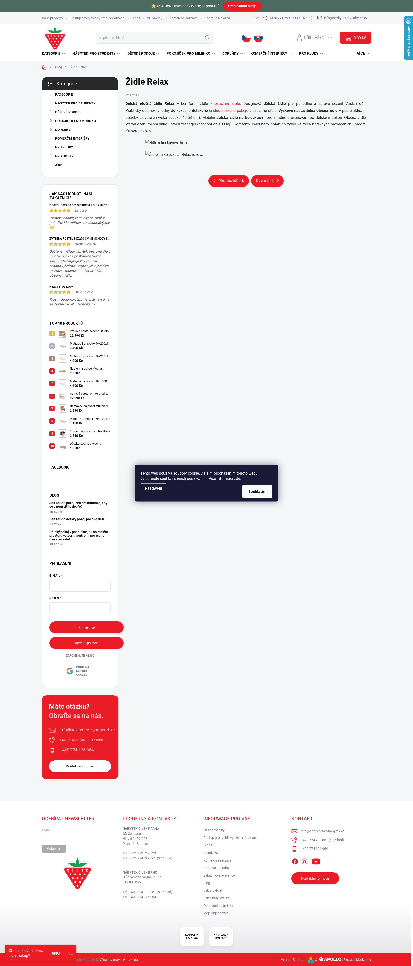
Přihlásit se (86, 627)
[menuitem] (54, 54)
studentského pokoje (230, 110)
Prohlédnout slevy (242, 6)
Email (46, 830)
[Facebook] (295, 860)
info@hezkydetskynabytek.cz (87, 729)
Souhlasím (257, 491)
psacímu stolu (227, 103)
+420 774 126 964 (77, 749)
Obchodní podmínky (218, 905)
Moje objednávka (215, 913)
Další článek (265, 181)
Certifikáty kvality (216, 898)
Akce (59, 165)
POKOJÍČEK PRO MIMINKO (75, 121)
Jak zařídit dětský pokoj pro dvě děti (76, 519)
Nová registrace (86, 643)
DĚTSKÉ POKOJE (68, 112)
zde (237, 478)
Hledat (207, 38)
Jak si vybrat (212, 890)
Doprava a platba (217, 18)
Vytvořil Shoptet (292, 959)
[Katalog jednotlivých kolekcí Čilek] (221, 936)
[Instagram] (304, 860)
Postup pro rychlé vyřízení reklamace (97, 18)
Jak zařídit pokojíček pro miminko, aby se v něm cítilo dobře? (78, 504)
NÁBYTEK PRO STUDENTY (75, 103)
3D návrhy (154, 18)
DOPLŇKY (63, 130)
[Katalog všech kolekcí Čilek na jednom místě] (192, 936)
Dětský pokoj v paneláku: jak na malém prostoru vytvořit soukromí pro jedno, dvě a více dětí (78, 535)
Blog (206, 883)
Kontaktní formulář (80, 766)
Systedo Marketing (357, 959)
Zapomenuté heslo (80, 655)
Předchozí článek (231, 181)
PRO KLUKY (64, 147)
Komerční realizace (183, 18)
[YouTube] (315, 860)
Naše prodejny (52, 18)
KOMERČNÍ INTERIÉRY (72, 138)
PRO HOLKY (64, 156)
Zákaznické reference (219, 875)
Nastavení (153, 488)
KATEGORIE (64, 94)
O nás (135, 18)
